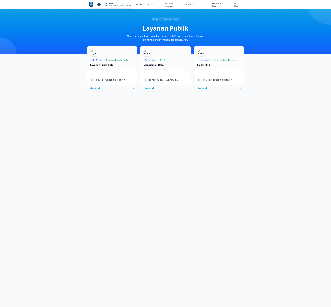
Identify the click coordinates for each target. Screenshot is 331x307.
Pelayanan (189, 4)
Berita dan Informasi (169, 4)
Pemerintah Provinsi (217, 4)
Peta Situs (236, 4)
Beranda (139, 4)
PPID (203, 4)
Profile (150, 4)
